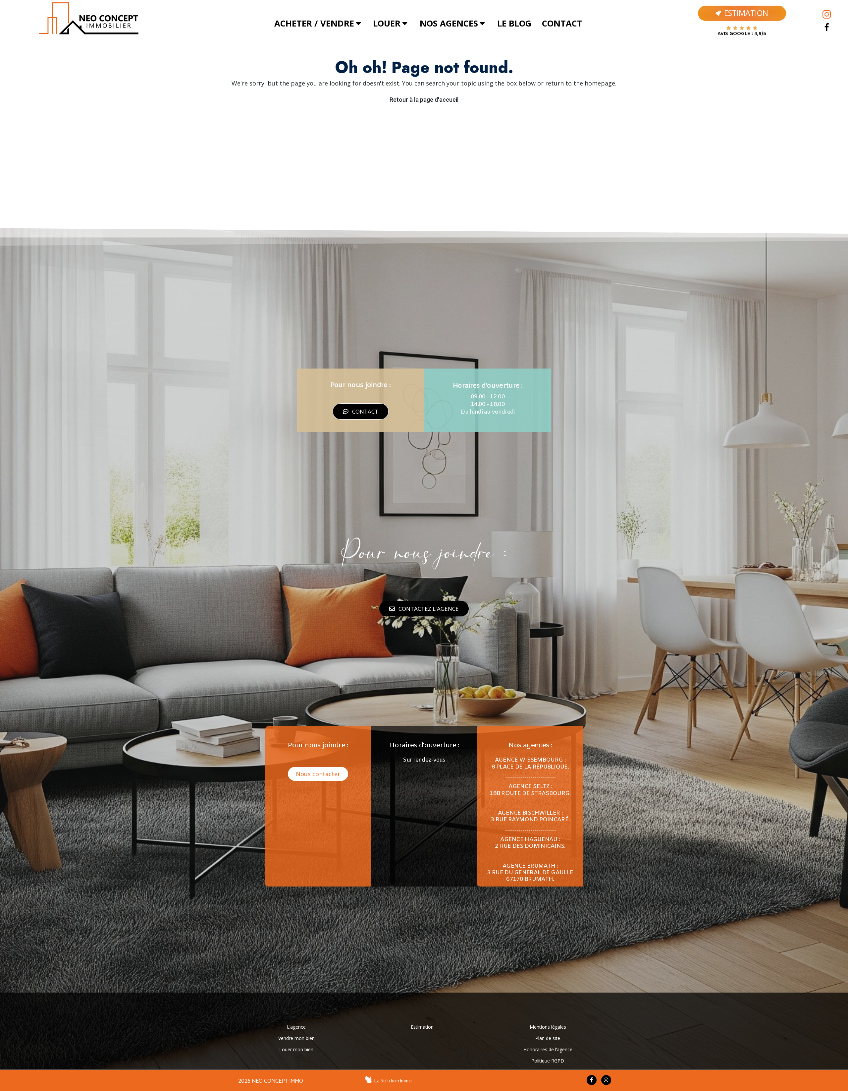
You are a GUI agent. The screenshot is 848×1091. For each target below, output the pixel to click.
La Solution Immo (393, 1081)
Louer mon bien (296, 1049)
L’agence (296, 1027)
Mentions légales (548, 1027)
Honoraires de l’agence (547, 1049)
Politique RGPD (547, 1061)
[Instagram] (827, 14)
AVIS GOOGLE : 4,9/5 (741, 34)
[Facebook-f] (592, 1080)
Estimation (422, 1027)
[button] (361, 411)
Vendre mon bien (296, 1038)
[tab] (318, 23)
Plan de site (547, 1038)
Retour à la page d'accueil (424, 99)
